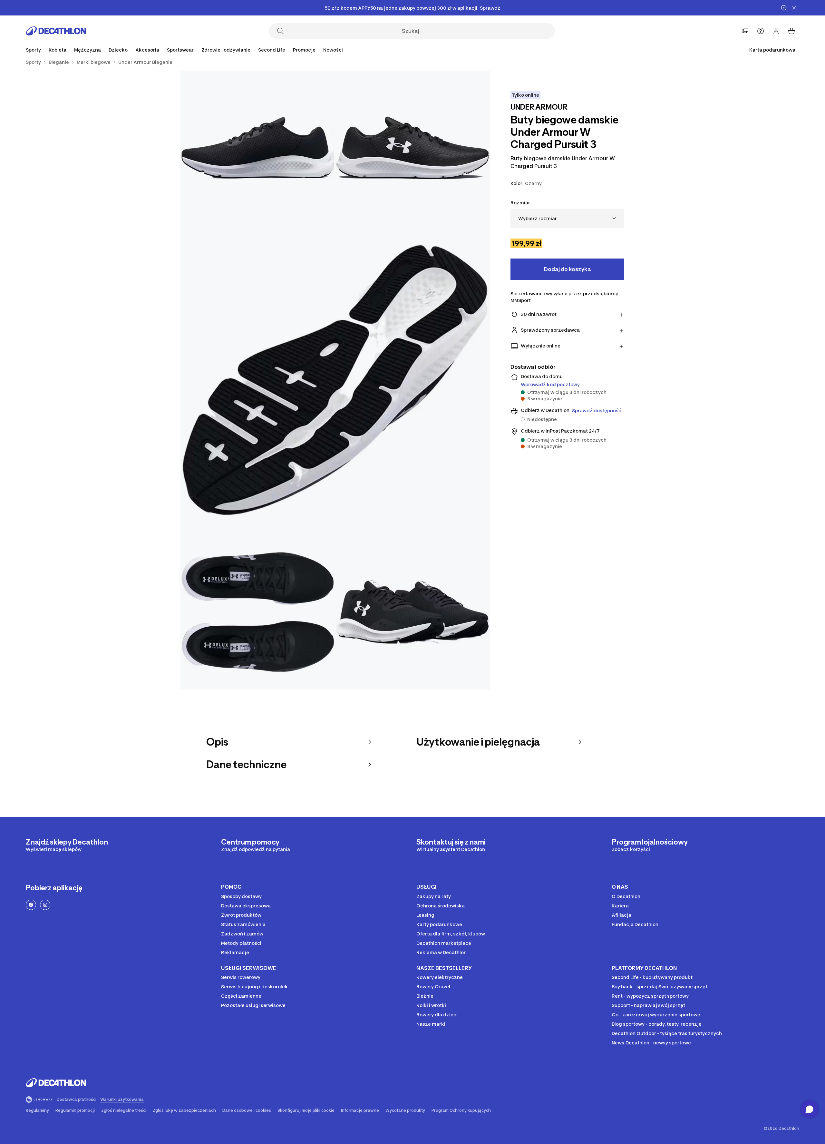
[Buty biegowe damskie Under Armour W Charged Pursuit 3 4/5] (257, 612)
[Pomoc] (760, 31)
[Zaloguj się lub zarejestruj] (776, 31)
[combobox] (567, 218)
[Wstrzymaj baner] (784, 8)
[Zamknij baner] (794, 8)
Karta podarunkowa (772, 50)
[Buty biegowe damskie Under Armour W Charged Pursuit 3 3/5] (335, 380)
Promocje (304, 50)
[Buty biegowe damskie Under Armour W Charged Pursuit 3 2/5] (257, 148)
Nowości (333, 50)
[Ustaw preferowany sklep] (745, 31)
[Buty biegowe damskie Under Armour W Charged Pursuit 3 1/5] (412, 148)
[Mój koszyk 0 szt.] (791, 31)
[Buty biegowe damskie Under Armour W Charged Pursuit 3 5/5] (412, 612)
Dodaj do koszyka (567, 269)
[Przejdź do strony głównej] (56, 30)
